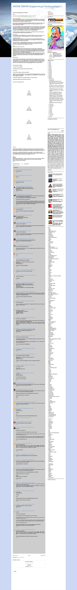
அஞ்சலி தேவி (50, 400)
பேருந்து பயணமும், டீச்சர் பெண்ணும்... (58, 173)
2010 (49, 76)
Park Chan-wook (58, 163)
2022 (49, 63)
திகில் (53, 153)
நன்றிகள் (63, 142)
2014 (49, 71)
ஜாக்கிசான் (60, 161)
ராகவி (49, 383)
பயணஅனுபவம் (50, 142)
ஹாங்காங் (49, 385)
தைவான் (62, 165)
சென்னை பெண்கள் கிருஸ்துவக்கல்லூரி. (55, 165)
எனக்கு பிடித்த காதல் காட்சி (51, 415)
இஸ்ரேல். (52, 160)
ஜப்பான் (49, 344)
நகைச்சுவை (49, 152)
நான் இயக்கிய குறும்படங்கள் (52, 328)
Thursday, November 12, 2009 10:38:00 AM (27, 454)
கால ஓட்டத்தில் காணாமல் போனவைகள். (53, 258)
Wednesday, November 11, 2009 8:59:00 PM (25, 421)
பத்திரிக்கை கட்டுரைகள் (58, 166)
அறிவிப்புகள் (50, 272)
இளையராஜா (50, 410)
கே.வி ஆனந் (50, 427)
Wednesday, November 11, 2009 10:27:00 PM (24, 443)
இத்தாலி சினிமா (61, 157)
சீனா (49, 429)
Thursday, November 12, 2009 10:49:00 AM (27, 529)
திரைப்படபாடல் (50, 347)
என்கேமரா (58, 154)
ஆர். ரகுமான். (50, 408)
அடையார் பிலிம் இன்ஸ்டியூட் (58, 164)
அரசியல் (62, 138)
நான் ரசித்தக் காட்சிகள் (51, 348)
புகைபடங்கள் (49, 153)
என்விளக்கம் (50, 284)
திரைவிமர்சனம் (59, 136)
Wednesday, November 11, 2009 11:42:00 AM (26, 389)
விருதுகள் (49, 476)
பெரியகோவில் (50, 458)
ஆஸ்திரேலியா (50, 409)
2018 (49, 66)
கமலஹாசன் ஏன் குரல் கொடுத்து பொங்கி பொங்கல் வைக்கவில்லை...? (58, 194)
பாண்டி (55, 167)
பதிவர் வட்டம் (50, 250)
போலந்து (49, 354)
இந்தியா (49, 361)
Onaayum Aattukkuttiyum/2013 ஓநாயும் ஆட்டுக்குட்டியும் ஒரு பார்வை (57, 204)
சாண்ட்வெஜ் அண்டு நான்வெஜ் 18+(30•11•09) (55, 81)
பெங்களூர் (50, 147)
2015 (49, 70)
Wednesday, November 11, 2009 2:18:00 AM (24, 169)
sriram (17, 186)
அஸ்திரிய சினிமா (50, 360)
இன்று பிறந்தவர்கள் (50, 257)
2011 (49, 75)
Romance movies (51, 394)
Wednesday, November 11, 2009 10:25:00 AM (28, 317)
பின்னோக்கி (17, 389)
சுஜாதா (49, 430)
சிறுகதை (49, 274)
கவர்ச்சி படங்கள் (50, 423)
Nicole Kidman (53, 163)
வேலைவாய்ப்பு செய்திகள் (51, 288)
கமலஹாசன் (62, 158)
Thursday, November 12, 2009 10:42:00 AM (27, 482)
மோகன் (49, 465)
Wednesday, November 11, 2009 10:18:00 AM (28, 269)
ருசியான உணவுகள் (50, 333)
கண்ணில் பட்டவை (50, 339)
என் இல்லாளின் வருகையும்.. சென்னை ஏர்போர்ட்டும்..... (56, 95)
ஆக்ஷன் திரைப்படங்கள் (51, 144)
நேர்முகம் (49, 448)
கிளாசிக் (60, 146)
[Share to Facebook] (27, 163)
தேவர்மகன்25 (50, 442)
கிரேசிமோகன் (50, 426)
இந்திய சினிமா (50, 289)
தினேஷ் (17, 169)
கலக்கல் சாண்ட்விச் (17, 165)
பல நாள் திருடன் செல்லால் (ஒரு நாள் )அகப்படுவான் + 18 (23, 417)
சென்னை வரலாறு (50, 290)
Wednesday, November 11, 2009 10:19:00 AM (28, 282)
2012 (49, 74)
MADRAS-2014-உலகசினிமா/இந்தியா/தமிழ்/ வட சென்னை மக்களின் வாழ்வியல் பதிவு (58, 221)
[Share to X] (26, 163)
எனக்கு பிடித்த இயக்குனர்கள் (52, 414)
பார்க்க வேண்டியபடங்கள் (60, 135)
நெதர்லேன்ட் (50, 350)
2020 (49, 64)
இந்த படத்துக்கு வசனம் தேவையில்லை (57, 152)
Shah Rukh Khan (50, 395)
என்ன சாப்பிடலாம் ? (50, 416)
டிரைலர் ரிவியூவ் (50, 346)
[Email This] (24, 163)
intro (49, 399)
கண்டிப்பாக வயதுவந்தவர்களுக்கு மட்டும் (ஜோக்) (54, 158)
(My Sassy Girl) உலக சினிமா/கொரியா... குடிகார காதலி (56, 99)
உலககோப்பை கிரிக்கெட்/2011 (60, 156)
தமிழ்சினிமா (52, 136)
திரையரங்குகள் (50, 306)
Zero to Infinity (18, 427)
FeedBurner (31, 566)
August (50, 106)
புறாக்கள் (49, 457)
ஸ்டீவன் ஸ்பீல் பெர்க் (50, 477)
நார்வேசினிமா (50, 349)
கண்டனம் (61, 145)
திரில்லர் (57, 139)
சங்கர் (17, 222)
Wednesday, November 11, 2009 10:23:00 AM (28, 309)
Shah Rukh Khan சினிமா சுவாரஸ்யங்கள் (53, 396)
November (51, 80)
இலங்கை (49, 160)
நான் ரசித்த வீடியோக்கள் (59, 153)
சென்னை (49, 249)
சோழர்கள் (49, 433)
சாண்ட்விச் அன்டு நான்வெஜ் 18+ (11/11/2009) (55, 93)
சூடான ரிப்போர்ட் (51, 149)
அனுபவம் (49, 134)
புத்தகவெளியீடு (50, 456)
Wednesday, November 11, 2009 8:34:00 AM (26, 245)
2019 (49, 65)
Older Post (43, 555)
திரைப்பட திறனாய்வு (51, 441)
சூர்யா (17, 443)
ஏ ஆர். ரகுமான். (50, 418)
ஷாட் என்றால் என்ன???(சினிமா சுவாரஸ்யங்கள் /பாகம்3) (56, 85)
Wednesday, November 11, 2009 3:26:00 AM (25, 186)
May (50, 110)
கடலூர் (49, 337)
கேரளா (49, 368)
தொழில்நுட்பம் (50, 444)
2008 (49, 116)
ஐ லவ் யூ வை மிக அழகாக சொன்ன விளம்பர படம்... (55, 94)
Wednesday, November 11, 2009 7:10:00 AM (24, 222)
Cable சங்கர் (18, 245)
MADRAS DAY (54, 154)
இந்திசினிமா (55, 146)
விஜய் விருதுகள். (50, 475)
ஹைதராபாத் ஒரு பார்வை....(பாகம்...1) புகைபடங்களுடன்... (56, 82)
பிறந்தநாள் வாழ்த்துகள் (51, 330)
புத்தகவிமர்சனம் (50, 353)
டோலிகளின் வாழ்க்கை (51, 439)
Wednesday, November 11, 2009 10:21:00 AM (28, 291)
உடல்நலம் (49, 411)
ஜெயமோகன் (50, 345)
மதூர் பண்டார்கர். (50, 463)
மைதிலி (49, 157)
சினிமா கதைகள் (50, 155)
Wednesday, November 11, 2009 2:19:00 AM (24, 175)
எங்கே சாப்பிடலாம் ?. (51, 413)
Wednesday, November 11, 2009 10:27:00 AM (28, 335)
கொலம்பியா (56, 161)
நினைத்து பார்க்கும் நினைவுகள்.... (53, 138)
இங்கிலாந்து (54, 156)
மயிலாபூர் (49, 286)
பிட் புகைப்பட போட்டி (50, 352)
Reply (17, 172)
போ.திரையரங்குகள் (50, 461)
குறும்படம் (62, 154)
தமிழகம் (56, 134)
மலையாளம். (56, 147)
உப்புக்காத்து (50, 143)
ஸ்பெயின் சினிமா (60, 155)
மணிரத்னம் (55, 155)
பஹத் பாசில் (49, 379)
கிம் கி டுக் (49, 425)
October (50, 104)
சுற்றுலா (49, 315)
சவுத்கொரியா (50, 428)
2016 (49, 69)
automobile (50, 397)
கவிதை (63, 148)
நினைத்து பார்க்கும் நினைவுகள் (52, 329)
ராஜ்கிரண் (49, 471)
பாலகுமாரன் (49, 351)
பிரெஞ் (57, 167)
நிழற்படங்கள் (50, 301)
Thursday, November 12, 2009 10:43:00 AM (27, 490)
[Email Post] (22, 163)
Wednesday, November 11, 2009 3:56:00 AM (25, 194)
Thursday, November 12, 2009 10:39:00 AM (27, 459)
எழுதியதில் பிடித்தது (56, 160)
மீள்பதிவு (49, 302)
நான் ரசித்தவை (50, 447)
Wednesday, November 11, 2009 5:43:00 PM (26, 408)
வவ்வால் (17, 194)
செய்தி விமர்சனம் (55, 140)
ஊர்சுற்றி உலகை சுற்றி (51, 412)
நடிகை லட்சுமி (50, 445)
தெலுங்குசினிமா (50, 146)
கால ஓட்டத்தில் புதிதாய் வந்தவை (52, 367)
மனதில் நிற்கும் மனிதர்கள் (51, 285)
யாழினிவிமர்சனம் (50, 332)
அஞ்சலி (49, 303)
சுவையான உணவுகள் (51, 322)
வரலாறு (49, 472)
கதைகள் (59, 148)
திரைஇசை (49, 305)
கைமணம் (49, 369)
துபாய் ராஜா (17, 421)
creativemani (18, 238)
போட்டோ (61, 147)
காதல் (49, 304)
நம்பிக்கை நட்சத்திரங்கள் (51, 166)
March (50, 112)
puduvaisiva (18, 408)
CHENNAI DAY (50, 156)
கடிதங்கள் (57, 145)
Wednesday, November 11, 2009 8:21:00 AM (26, 238)
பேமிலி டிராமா (50, 460)
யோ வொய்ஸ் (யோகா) (19, 275)
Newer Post (15, 555)
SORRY (54, 53)
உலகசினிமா (51, 139)
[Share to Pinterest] (28, 163)
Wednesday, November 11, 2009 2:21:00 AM (24, 180)
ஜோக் (63, 146)
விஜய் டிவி (49, 474)
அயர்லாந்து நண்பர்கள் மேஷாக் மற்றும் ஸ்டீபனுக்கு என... (56, 98)
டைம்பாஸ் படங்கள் (50, 241)
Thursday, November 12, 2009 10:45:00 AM (27, 504)
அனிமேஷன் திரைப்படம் (54, 157)
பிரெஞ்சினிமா (49, 150)
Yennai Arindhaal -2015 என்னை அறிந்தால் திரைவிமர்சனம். (57, 210)
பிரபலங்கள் (49, 380)
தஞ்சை (49, 440)
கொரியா (49, 273)
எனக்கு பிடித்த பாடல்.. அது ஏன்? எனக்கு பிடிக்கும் (56, 148)
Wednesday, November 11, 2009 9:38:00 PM (27, 427)
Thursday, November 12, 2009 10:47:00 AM (27, 510)
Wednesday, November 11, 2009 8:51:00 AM (26, 253)
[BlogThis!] (25, 163)
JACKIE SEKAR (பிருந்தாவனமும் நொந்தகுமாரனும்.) (37, 6)
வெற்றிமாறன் (50, 384)
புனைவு (54, 150)
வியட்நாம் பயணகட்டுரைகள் (52, 298)
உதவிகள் (49, 320)
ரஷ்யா (49, 382)
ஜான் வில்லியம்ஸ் (50, 376)
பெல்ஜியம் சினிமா (61, 167)
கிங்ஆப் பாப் (49, 424)
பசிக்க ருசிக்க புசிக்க (51, 378)
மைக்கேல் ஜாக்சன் (50, 464)
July (50, 107)
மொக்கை (49, 381)
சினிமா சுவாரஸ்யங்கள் (57, 142)
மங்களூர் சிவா (18, 253)
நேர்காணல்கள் (50, 377)
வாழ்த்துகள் (49, 287)
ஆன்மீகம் (63, 164)
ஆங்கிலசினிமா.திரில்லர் (51, 145)
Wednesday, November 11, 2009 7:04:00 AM (25, 215)
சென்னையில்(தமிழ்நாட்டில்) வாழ (58, 143)
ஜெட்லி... (17, 215)
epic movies (52, 164)
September (51, 105)
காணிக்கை (60, 160)
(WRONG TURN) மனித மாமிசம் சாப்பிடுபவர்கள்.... (56, 102)
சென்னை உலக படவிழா (59, 149)
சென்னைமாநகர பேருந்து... (59, 150)
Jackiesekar (18, 269)
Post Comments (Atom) (20, 557)
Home (29, 555)
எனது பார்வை (50, 259)
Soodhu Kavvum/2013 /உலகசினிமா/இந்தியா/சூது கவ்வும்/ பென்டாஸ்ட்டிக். (58, 216)
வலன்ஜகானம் (50, 473)
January (50, 115)
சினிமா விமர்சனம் (50, 137)
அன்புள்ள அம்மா (50, 335)
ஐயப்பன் (49, 365)
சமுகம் (61, 140)
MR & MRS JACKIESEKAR (53, 52)
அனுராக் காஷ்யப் (50, 402)
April (50, 111)
